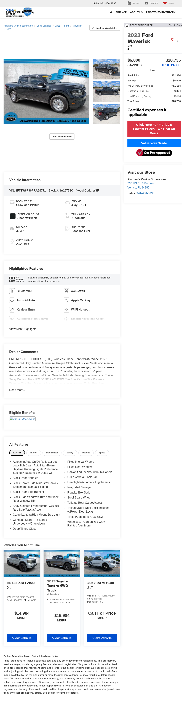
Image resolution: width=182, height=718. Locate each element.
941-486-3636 (145, 193)
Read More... (17, 389)
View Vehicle (21, 638)
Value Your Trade (154, 143)
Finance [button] (121, 12)
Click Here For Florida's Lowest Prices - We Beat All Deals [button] (154, 129)
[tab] (17, 453)
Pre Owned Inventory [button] (160, 12)
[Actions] (178, 40)
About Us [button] (136, 12)
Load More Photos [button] (62, 136)
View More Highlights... (23, 328)
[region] (154, 96)
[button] (46, 92)
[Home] (111, 12)
